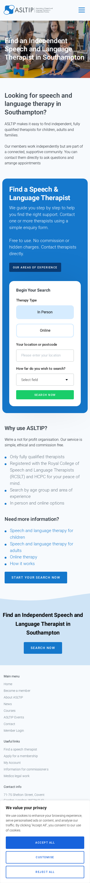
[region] (45, 841)
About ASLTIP (13, 697)
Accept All (45, 842)
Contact (9, 724)
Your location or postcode (36, 344)
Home (8, 684)
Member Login (14, 730)
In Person (45, 312)
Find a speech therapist (20, 749)
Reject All (45, 872)
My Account (12, 762)
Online (45, 330)
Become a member (17, 691)
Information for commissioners (26, 769)
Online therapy (23, 557)
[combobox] (45, 380)
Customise (45, 857)
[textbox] (45, 380)
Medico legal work (17, 776)
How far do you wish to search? (40, 369)
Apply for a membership (21, 756)
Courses (10, 710)
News (8, 704)
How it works (22, 563)
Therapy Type (26, 300)
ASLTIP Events (14, 717)
